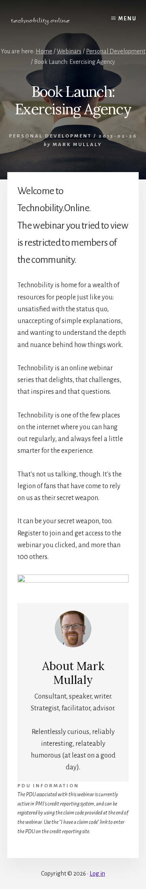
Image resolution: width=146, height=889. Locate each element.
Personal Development (50, 136)
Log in (97, 873)
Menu (127, 19)
